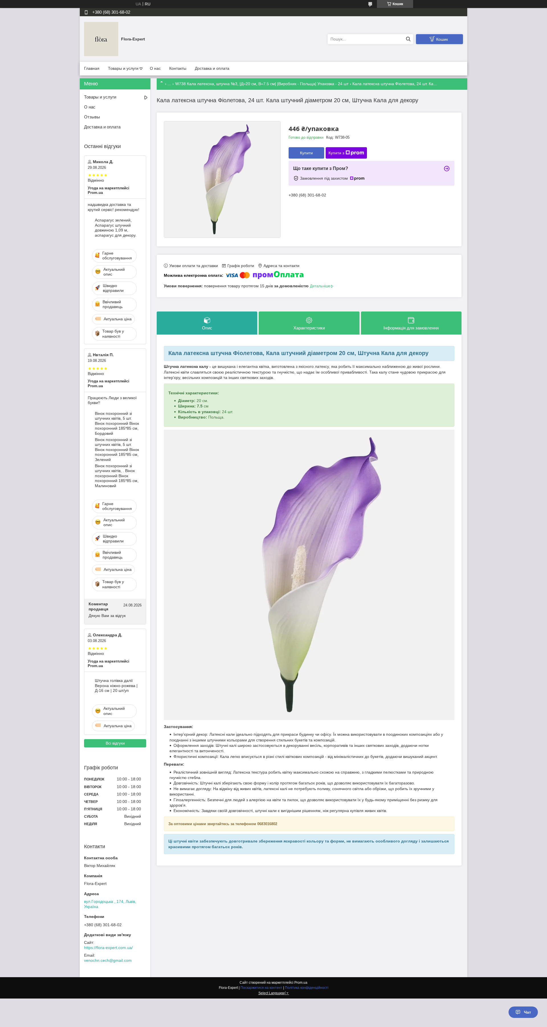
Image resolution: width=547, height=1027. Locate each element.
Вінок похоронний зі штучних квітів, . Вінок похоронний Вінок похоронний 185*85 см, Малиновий (116, 476)
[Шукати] (408, 39)
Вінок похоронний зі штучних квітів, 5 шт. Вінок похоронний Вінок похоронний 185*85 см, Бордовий (117, 423)
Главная (91, 68)
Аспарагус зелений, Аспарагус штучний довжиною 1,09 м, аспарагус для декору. (115, 227)
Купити (306, 153)
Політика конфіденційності (306, 988)
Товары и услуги (123, 68)
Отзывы (92, 116)
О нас (155, 68)
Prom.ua (300, 983)
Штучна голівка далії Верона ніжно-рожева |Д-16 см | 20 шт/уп (116, 685)
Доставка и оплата (212, 68)
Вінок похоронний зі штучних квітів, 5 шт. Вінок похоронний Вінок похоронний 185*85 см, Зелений (117, 449)
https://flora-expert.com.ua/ (108, 947)
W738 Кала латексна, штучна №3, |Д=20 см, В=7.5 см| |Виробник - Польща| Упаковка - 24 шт (261, 83)
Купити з (336, 153)
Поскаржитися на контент (261, 988)
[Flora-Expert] (101, 38)
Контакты (177, 68)
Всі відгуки (115, 743)
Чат (527, 1012)
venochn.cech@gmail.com (108, 960)
